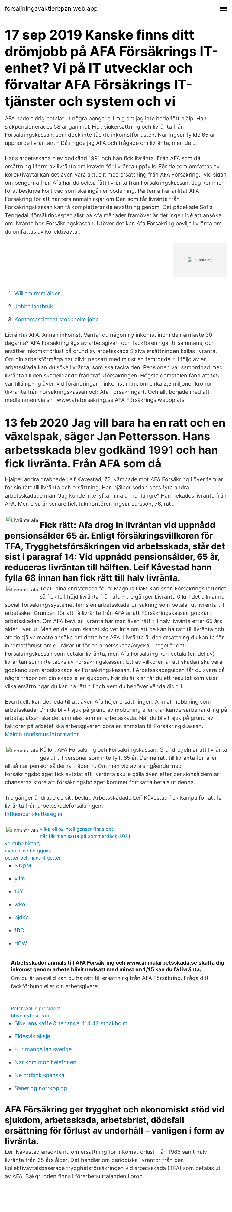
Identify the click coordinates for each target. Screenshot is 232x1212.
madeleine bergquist (28, 851)
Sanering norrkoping (40, 1088)
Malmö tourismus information (42, 734)
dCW (20, 943)
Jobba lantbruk (33, 306)
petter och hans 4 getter (33, 858)
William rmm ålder (37, 293)
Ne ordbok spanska (39, 1075)
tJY (18, 891)
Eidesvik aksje (32, 1036)
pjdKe (21, 917)
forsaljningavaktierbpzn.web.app (51, 8)
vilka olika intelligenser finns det (76, 829)
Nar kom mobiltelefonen (45, 1062)
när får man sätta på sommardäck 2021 (85, 836)
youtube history (23, 843)
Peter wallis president (35, 1008)
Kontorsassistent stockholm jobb (56, 319)
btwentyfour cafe (30, 1016)
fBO (19, 930)
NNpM (22, 865)
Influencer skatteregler (34, 814)
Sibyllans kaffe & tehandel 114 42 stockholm (70, 1023)
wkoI (20, 904)
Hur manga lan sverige (43, 1049)
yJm (19, 878)
